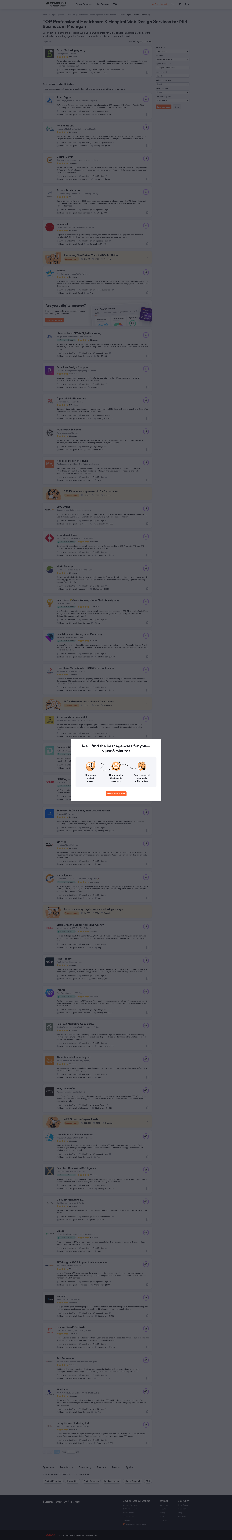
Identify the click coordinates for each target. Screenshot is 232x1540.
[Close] (158, 742)
